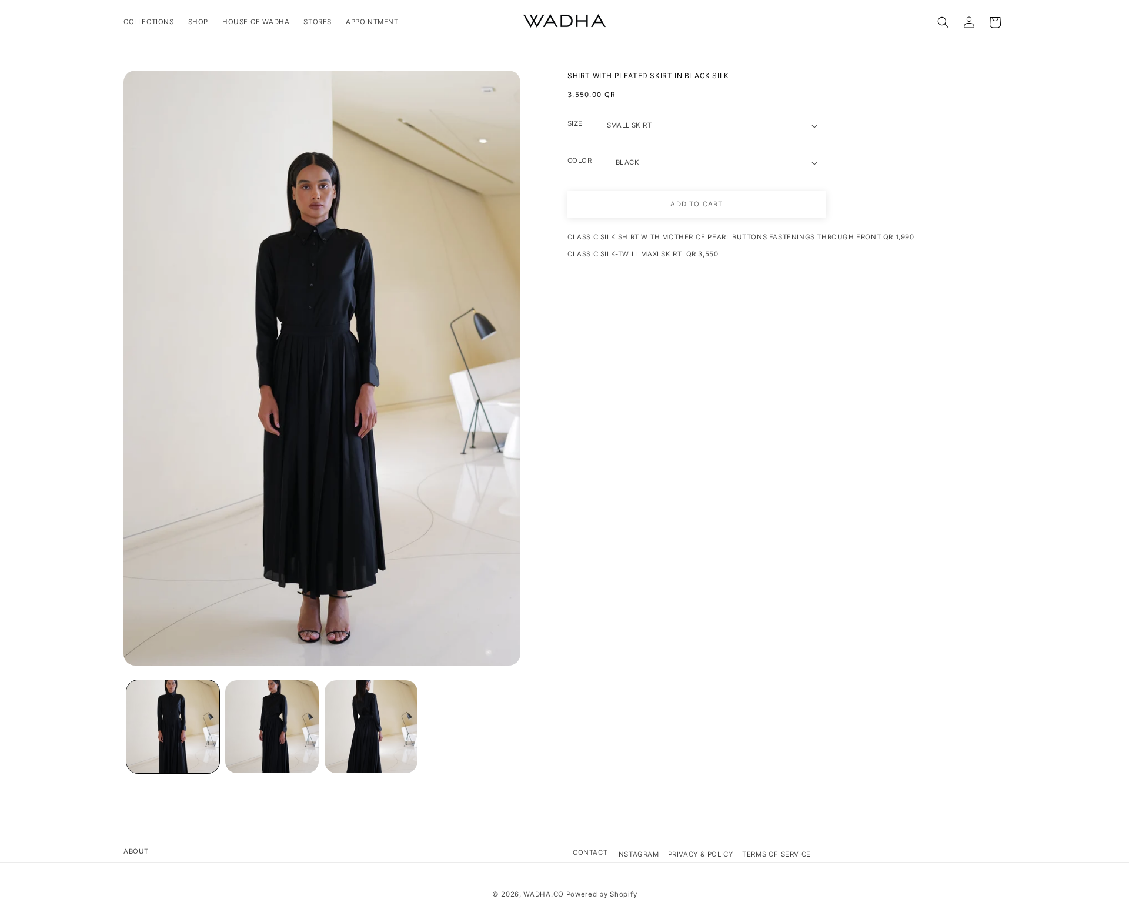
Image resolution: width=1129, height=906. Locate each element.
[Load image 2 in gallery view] (271, 726)
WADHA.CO (543, 894)
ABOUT (136, 851)
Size (575, 123)
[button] (943, 22)
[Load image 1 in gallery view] (172, 726)
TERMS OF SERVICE (776, 854)
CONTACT (590, 852)
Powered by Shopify (601, 894)
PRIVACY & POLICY (701, 854)
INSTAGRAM (637, 854)
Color (579, 160)
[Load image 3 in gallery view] (371, 726)
